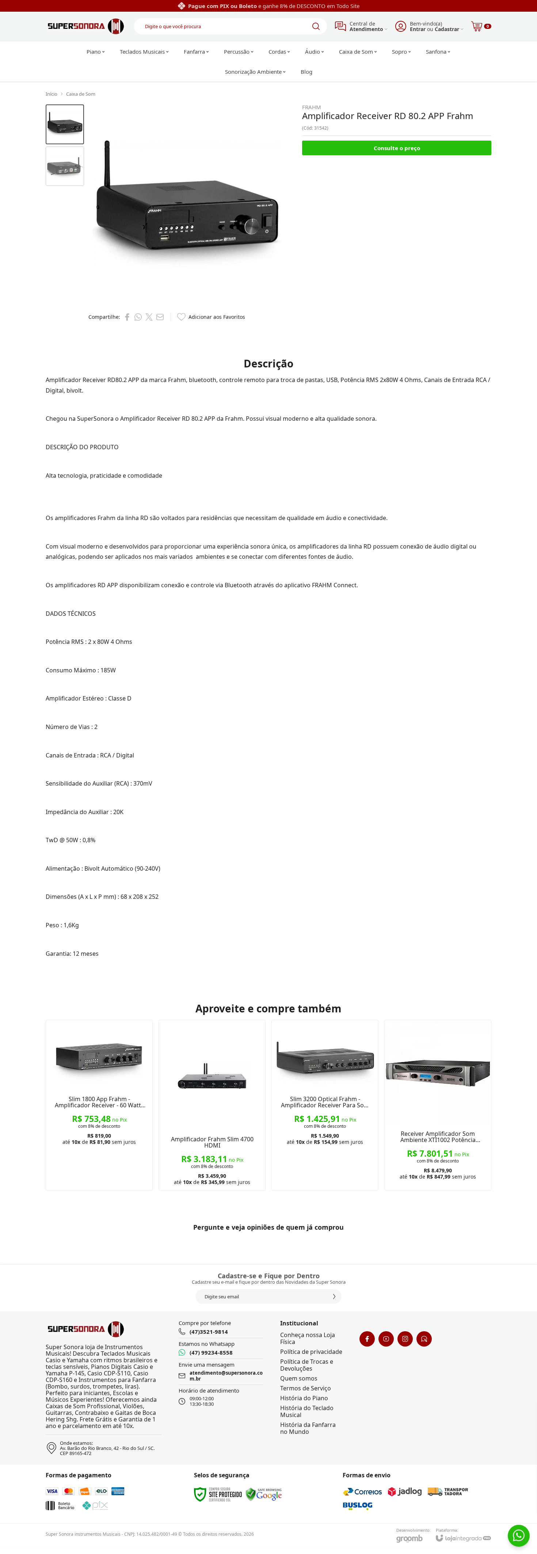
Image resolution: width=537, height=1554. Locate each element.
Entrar (418, 29)
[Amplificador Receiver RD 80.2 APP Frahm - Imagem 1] (64, 124)
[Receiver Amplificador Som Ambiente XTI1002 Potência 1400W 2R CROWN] (438, 1105)
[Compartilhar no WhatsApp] (138, 317)
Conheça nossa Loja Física (307, 1338)
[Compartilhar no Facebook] (127, 317)
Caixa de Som (80, 94)
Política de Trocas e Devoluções (306, 1365)
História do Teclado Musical (307, 1411)
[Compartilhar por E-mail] (160, 317)
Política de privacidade (311, 1352)
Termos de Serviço (305, 1388)
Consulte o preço (397, 148)
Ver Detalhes (99, 1145)
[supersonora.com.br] (86, 26)
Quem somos (298, 1378)
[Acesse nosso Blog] (424, 1339)
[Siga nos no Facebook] (367, 1339)
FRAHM (311, 107)
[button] (65, 124)
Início (51, 94)
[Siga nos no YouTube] (386, 1339)
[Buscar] (316, 26)
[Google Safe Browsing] (263, 1494)
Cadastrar (447, 29)
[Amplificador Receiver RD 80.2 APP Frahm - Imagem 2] (65, 166)
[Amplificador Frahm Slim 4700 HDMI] (212, 1105)
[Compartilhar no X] (149, 317)
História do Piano (304, 1398)
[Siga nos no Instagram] (405, 1339)
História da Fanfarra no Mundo (308, 1428)
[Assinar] (334, 1296)
